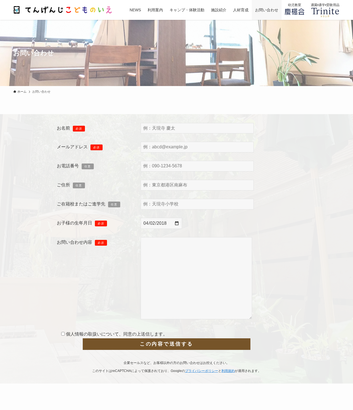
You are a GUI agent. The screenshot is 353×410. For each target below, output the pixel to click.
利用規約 (228, 371)
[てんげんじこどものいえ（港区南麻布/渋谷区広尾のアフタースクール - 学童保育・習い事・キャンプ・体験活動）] (64, 9)
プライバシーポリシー (201, 371)
